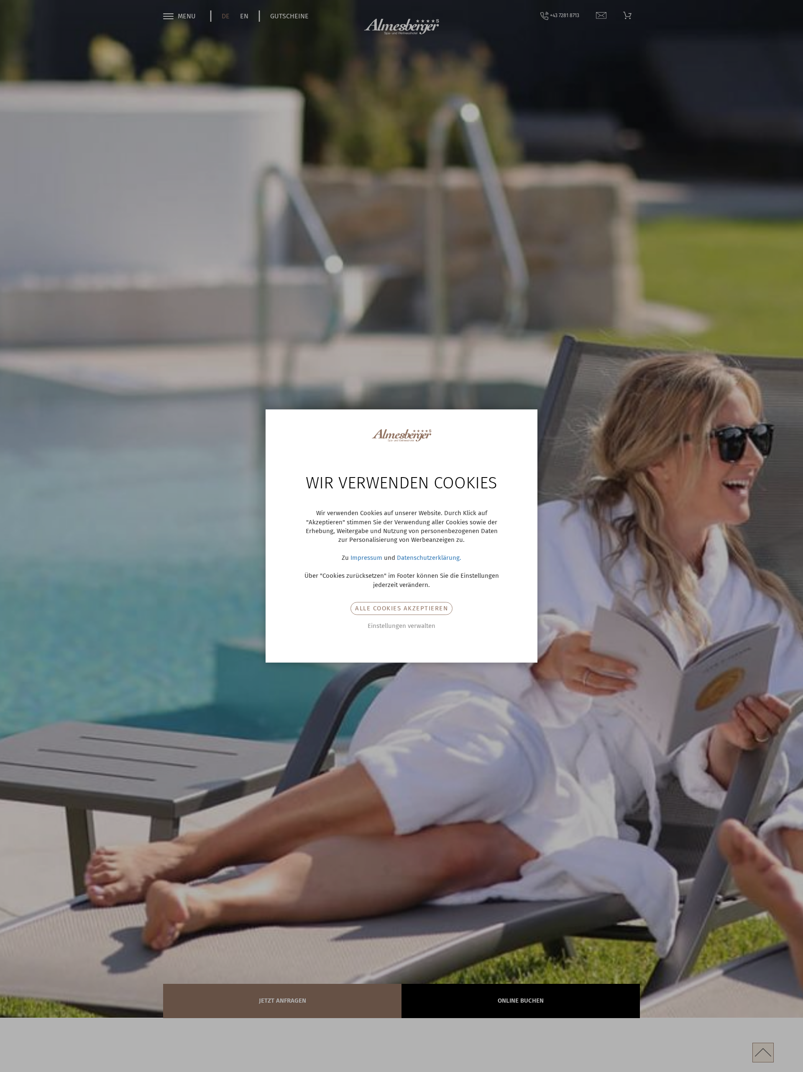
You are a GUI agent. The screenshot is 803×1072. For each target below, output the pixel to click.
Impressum (366, 557)
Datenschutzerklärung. (429, 557)
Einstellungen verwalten (401, 626)
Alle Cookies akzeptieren (401, 608)
